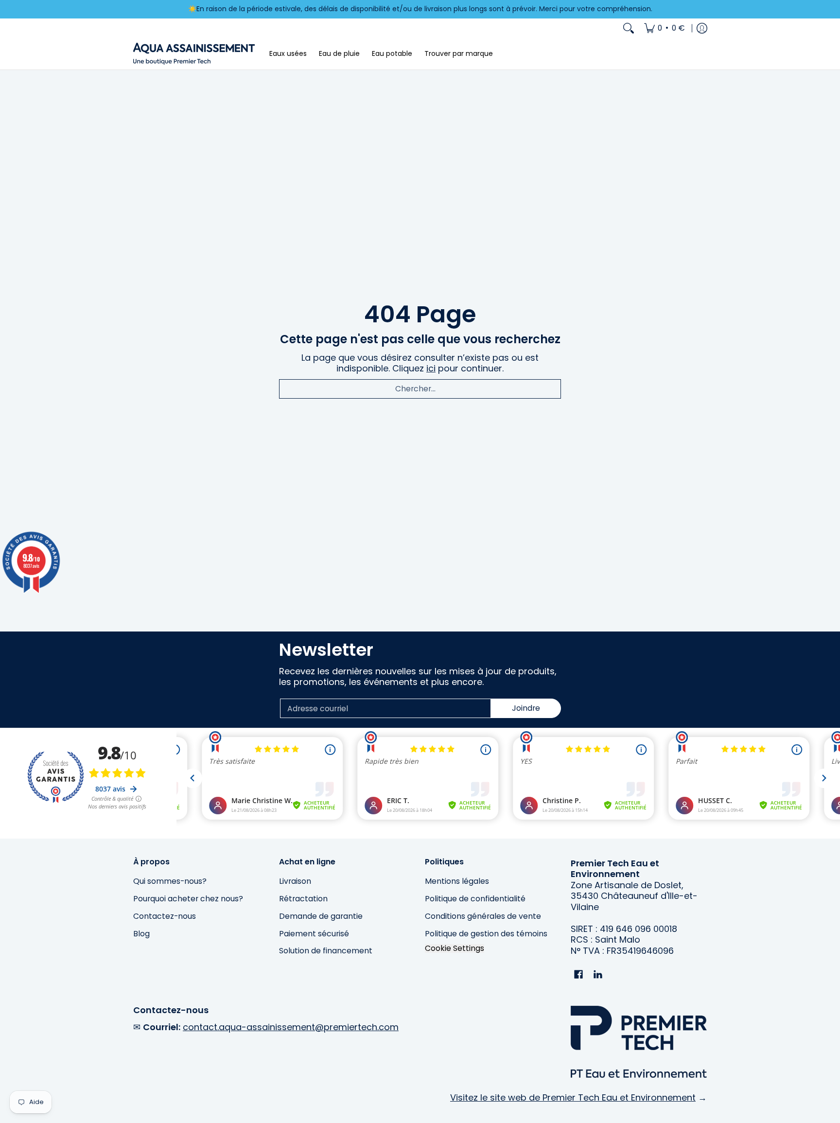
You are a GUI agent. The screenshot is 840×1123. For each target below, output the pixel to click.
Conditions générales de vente (483, 916)
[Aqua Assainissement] (194, 54)
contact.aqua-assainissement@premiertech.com (291, 1027)
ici (431, 368)
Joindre (526, 708)
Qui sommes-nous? (170, 881)
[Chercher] (628, 28)
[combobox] (420, 389)
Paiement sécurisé (314, 933)
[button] (578, 975)
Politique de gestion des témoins (486, 933)
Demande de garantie (321, 916)
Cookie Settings (454, 948)
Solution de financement (325, 950)
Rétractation (303, 898)
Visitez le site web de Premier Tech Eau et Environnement (573, 1097)
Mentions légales (457, 881)
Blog (141, 933)
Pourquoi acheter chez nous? (188, 898)
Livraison (295, 881)
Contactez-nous (164, 916)
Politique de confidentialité (475, 898)
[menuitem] (664, 28)
